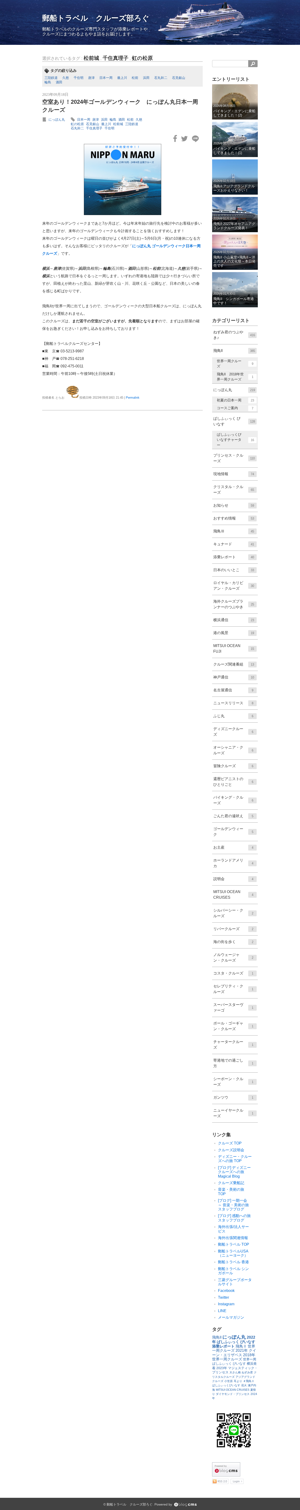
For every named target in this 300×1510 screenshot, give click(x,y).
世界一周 (249, 1359)
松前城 (91, 58)
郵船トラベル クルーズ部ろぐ (95, 18)
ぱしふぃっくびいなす (226, 1385)
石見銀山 (178, 78)
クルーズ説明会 (231, 1150)
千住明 (78, 78)
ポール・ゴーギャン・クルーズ (233, 1026)
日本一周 (105, 78)
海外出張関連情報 (233, 1238)
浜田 (146, 78)
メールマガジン (231, 1317)
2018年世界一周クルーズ (233, 1357)
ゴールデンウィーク (233, 831)
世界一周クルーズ (235, 363)
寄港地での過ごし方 (233, 1063)
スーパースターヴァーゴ (233, 1007)
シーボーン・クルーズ (233, 1081)
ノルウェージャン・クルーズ (233, 957)
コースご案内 (235, 408)
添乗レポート (233, 557)
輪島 (48, 82)
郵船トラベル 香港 (233, 1262)
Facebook (226, 1291)
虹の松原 (142, 58)
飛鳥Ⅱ (241, 1346)
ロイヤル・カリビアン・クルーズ (233, 585)
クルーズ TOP (230, 1143)
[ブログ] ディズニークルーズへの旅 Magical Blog (234, 1172)
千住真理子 (115, 58)
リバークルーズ (233, 929)
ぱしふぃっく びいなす (234, 421)
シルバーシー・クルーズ (233, 913)
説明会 (233, 879)
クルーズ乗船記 (231, 1183)
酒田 (59, 82)
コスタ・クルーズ (233, 973)
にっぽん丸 (57, 119)
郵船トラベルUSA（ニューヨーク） (233, 1253)
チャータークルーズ (233, 1044)
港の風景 (233, 633)
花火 (244, 1385)
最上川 (122, 78)
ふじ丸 (233, 716)
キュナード (233, 544)
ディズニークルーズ (233, 731)
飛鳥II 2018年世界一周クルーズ (235, 376)
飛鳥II (234, 351)
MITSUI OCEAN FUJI (233, 648)
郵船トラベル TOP (233, 1244)
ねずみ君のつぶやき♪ (234, 335)
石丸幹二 (160, 78)
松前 (135, 78)
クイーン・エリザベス (234, 1352)
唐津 (91, 78)
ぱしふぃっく (222, 1363)
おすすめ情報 (233, 518)
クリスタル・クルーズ (233, 489)
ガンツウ (233, 1097)
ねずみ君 (247, 1372)
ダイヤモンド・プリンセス (233, 1394)
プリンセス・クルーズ (234, 458)
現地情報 (233, 474)
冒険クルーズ (233, 766)
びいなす (239, 1363)
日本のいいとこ (233, 570)
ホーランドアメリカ (233, 863)
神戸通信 (233, 677)
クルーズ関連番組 (233, 664)
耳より (238, 1381)
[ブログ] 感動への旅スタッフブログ (234, 1218)
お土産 (233, 847)
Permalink (132, 397)
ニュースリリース (233, 703)
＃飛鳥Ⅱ (248, 1381)
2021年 (242, 1350)
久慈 (65, 78)
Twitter (223, 1297)
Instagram (226, 1304)
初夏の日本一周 (235, 400)
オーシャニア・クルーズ (233, 750)
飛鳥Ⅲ (233, 531)
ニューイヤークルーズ (233, 1113)
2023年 (221, 1368)
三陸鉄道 (51, 78)
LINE (222, 1311)
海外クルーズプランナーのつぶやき (233, 604)
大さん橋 (235, 1372)
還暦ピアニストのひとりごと (233, 781)
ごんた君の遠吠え (233, 816)
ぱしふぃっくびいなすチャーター (235, 439)
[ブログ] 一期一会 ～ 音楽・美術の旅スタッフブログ (234, 1204)
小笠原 (228, 1381)
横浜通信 (233, 620)
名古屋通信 (233, 690)
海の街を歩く (233, 942)
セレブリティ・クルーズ (233, 989)
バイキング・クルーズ (233, 800)
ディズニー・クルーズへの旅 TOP (235, 1159)
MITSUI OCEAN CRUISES (233, 894)
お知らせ (233, 505)
